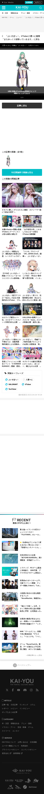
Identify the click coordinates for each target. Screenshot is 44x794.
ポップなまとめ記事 (9, 712)
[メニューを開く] (3, 8)
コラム (32, 705)
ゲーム (12, 17)
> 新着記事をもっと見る (34, 655)
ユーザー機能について (10, 746)
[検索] (40, 8)
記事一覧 (5, 705)
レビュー (14, 708)
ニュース (19, 17)
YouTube (18, 690)
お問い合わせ (23, 742)
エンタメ (15, 731)
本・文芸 (5, 723)
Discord (25, 690)
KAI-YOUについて (9, 742)
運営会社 (5, 753)
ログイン (38, 2)
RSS (37, 690)
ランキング (24, 705)
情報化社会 (15, 723)
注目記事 (14, 705)
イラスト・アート (9, 727)
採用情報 (16, 753)
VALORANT (13, 384)
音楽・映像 (22, 727)
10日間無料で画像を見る (22, 172)
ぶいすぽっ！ (13, 380)
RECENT (23, 520)
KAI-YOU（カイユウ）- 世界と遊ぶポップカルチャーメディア (22, 8)
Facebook (13, 690)
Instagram (31, 690)
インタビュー (25, 708)
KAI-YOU (4, 17)
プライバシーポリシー (10, 749)
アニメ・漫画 (26, 723)
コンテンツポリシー (28, 749)
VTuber (28, 384)
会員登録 (29, 2)
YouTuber (12, 389)
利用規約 (24, 746)
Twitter (7, 690)
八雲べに (29, 380)
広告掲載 (33, 742)
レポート (5, 708)
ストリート (6, 731)
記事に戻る (22, 105)
